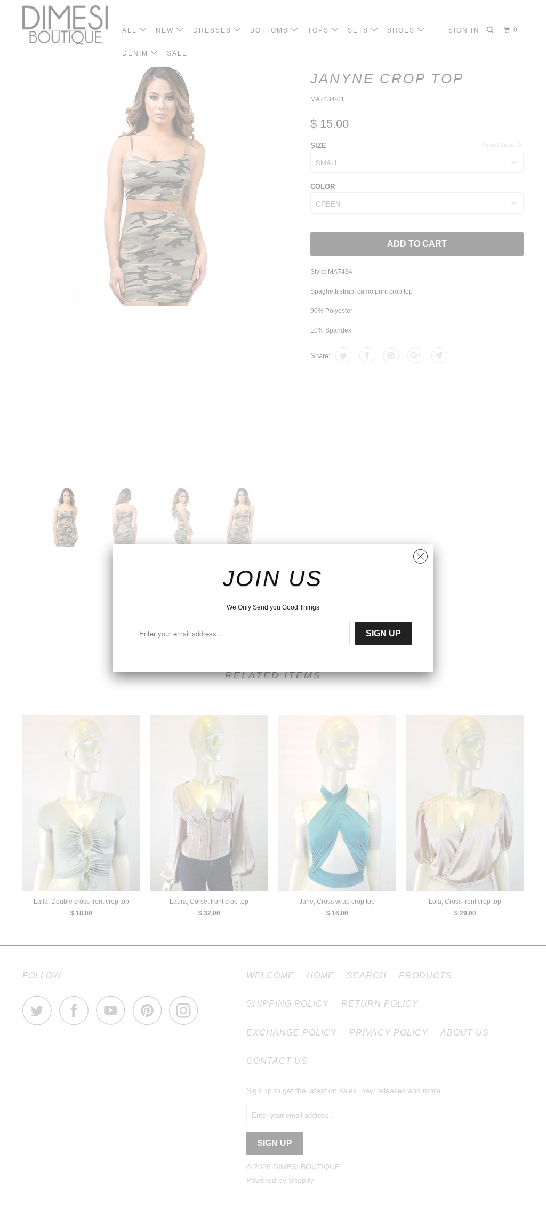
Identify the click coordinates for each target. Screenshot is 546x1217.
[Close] (420, 554)
